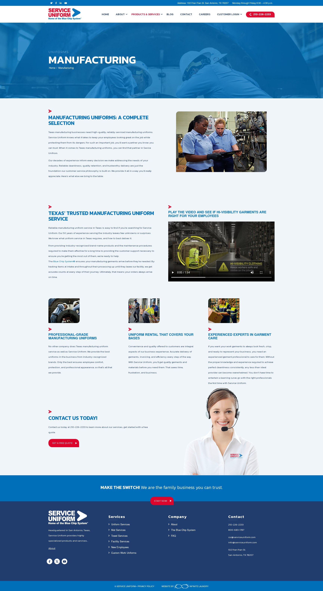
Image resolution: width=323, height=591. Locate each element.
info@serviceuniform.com (242, 542)
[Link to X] (57, 561)
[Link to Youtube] (64, 561)
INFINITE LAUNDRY (198, 586)
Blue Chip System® (64, 261)
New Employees (120, 547)
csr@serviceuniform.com (242, 537)
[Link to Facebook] (49, 561)
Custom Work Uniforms (123, 552)
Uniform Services (120, 524)
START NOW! (160, 501)
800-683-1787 (236, 530)
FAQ (173, 535)
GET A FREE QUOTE (62, 443)
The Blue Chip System (183, 530)
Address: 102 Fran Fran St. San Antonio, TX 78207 (203, 2)
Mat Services (118, 530)
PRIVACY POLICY (146, 586)
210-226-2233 (236, 524)
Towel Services (119, 535)
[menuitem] (105, 14)
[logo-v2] (64, 14)
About (174, 524)
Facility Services (120, 541)
